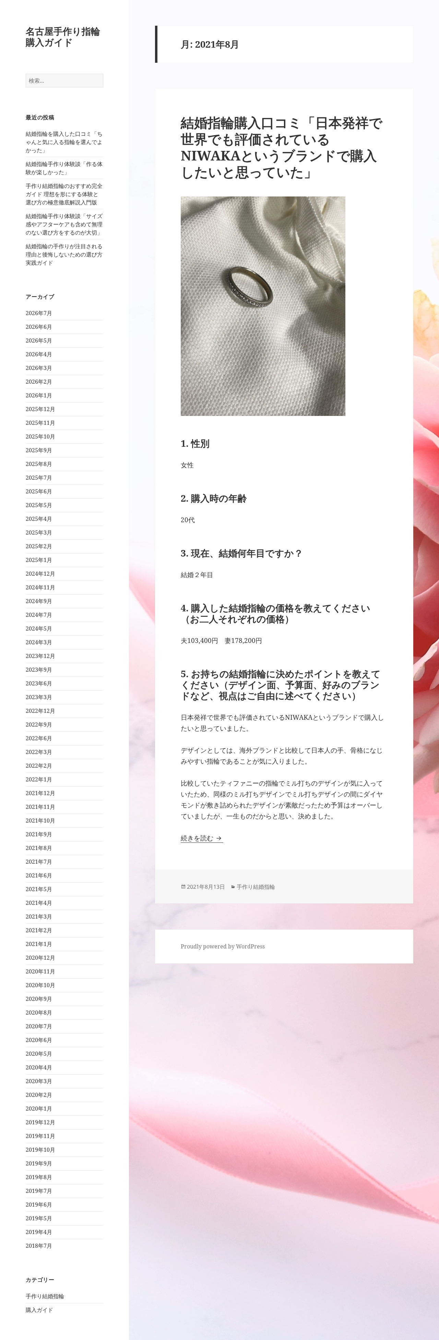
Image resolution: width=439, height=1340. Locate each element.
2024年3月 (39, 642)
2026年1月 (39, 395)
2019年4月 (39, 1232)
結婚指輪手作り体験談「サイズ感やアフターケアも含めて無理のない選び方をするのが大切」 (64, 224)
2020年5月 (39, 1053)
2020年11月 (40, 971)
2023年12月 (40, 656)
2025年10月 (40, 436)
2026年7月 (39, 313)
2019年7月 (39, 1191)
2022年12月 (40, 711)
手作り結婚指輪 (45, 1296)
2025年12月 (40, 409)
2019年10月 (40, 1149)
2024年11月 (40, 587)
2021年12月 (40, 793)
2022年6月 (39, 738)
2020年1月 (39, 1108)
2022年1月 (39, 779)
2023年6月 (39, 683)
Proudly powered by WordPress (223, 946)
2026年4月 (39, 354)
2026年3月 (39, 368)
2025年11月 (40, 423)
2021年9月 (39, 834)
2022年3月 (39, 752)
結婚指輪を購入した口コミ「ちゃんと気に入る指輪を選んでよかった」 (64, 142)
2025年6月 (39, 491)
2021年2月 (39, 930)
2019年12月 (40, 1122)
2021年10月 (40, 820)
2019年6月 (39, 1204)
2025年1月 (39, 560)
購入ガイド (39, 1310)
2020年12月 (40, 957)
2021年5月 (39, 889)
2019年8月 (39, 1177)
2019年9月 (39, 1163)
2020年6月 (39, 1040)
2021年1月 (39, 944)
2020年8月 (39, 1012)
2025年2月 (39, 546)
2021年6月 (39, 875)
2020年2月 (39, 1095)
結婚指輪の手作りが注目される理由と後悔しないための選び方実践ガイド (64, 254)
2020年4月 (39, 1067)
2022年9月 (39, 724)
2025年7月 (39, 477)
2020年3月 (39, 1081)
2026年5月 (39, 340)
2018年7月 (39, 1245)
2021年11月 (40, 807)
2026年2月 (39, 381)
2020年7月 (39, 1026)
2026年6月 (39, 327)
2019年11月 (40, 1136)
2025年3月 (39, 532)
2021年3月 (39, 916)
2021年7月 (39, 861)
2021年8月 (39, 848)
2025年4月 (39, 519)
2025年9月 (39, 450)
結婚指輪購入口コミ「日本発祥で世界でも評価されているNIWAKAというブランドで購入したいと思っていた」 (281, 147)
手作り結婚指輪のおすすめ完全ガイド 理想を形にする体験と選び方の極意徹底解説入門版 (64, 194)
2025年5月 (39, 505)
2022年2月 (39, 765)
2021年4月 (39, 903)
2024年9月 (39, 601)
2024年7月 (39, 615)
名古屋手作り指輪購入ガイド (63, 36)
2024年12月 (40, 573)
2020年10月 (40, 985)
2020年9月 (39, 999)
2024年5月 (39, 628)
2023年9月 (39, 669)
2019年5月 (39, 1218)
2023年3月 (39, 697)
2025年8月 (39, 464)
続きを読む (202, 838)
